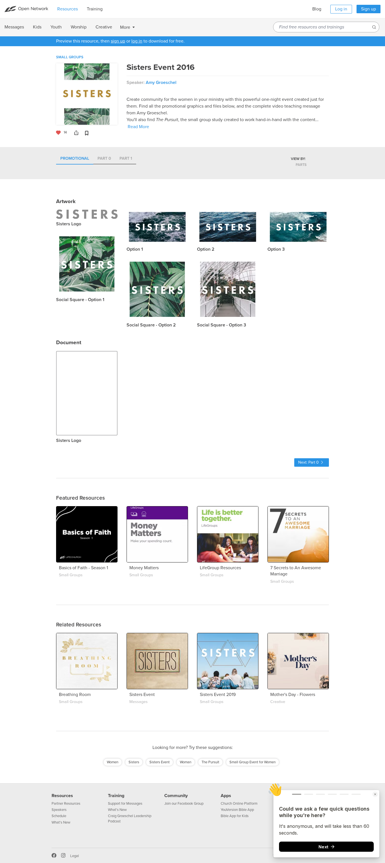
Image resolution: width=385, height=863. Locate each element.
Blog (316, 9)
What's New (61, 822)
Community (176, 796)
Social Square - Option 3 (221, 325)
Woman (185, 762)
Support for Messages (125, 803)
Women (112, 762)
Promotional (74, 159)
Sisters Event (142, 694)
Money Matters (144, 568)
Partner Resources (66, 803)
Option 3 (276, 249)
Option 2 (205, 249)
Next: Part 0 (308, 462)
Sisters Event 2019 (218, 694)
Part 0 (104, 159)
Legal (74, 856)
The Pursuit (210, 762)
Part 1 (126, 159)
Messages (138, 701)
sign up (118, 41)
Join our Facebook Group (183, 803)
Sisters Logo (68, 224)
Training (116, 796)
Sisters (134, 762)
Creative (277, 701)
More (125, 27)
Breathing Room (75, 694)
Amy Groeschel (161, 82)
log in (136, 41)
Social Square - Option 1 (80, 300)
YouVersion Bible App (237, 810)
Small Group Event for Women (252, 762)
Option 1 (135, 249)
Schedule (59, 816)
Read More (138, 127)
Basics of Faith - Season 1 (83, 568)
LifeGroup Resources (220, 568)
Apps (226, 796)
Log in (341, 9)
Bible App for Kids (235, 816)
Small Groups (69, 57)
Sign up (368, 9)
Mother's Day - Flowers (292, 694)
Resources (62, 796)
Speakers (59, 810)
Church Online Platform (239, 803)
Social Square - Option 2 (151, 325)
